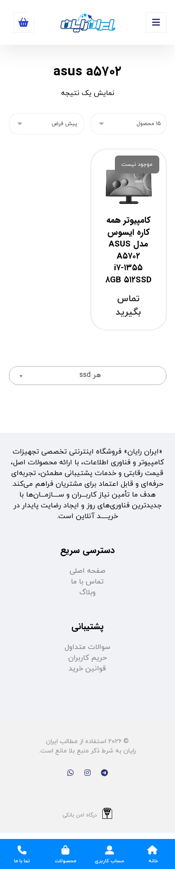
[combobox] (87, 375)
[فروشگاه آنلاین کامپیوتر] (87, 23)
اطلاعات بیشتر (130, 333)
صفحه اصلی (87, 571)
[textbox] (87, 375)
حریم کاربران (87, 658)
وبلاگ (87, 592)
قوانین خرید (87, 669)
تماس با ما (87, 582)
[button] (156, 22)
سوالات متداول (87, 647)
